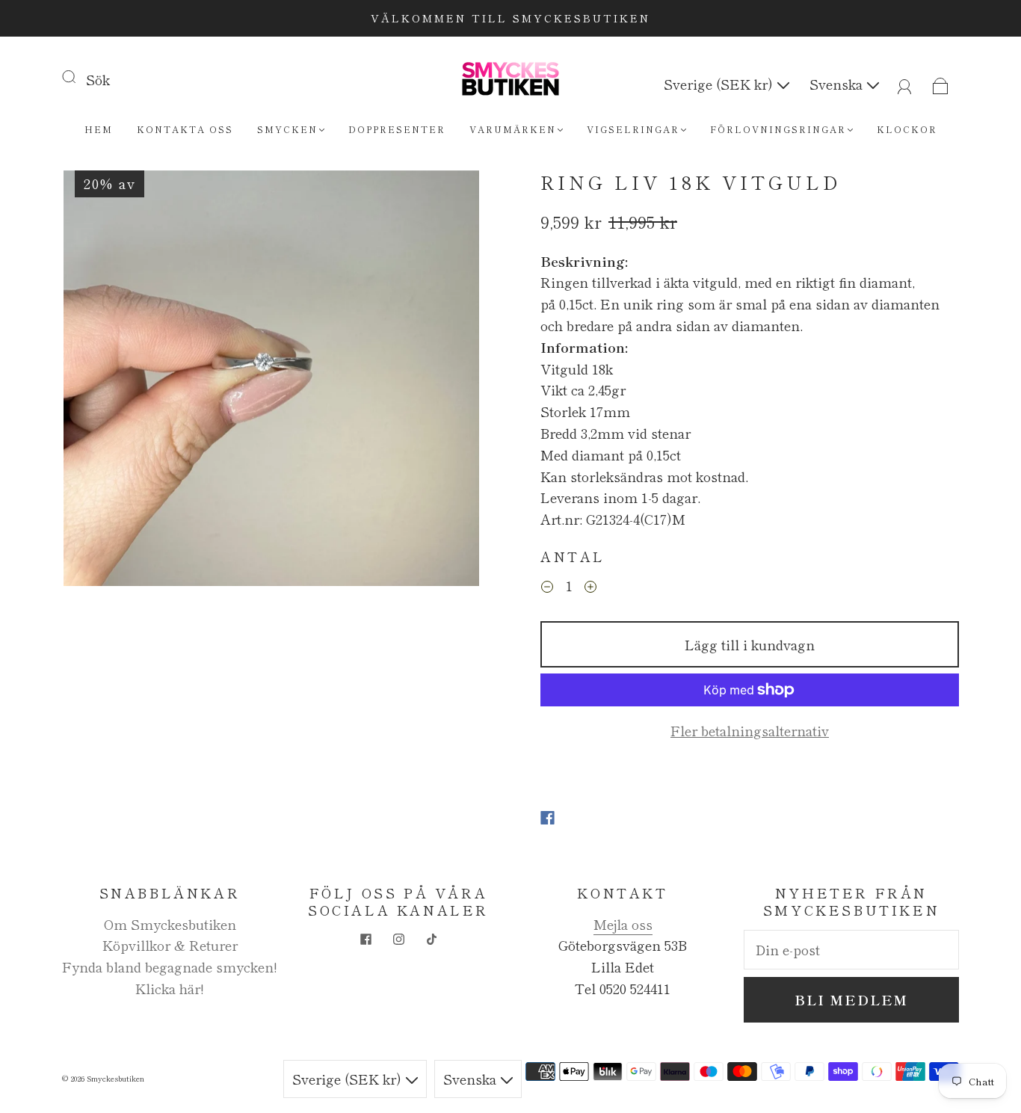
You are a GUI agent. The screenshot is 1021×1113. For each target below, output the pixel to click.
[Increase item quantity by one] (590, 586)
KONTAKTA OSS (185, 129)
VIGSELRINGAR (633, 129)
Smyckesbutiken (115, 1078)
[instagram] (398, 938)
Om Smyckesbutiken (170, 924)
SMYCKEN (287, 129)
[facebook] (365, 938)
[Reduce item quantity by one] (547, 586)
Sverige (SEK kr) (720, 83)
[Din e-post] (851, 949)
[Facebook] (547, 817)
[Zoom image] (271, 381)
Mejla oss (623, 924)
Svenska (837, 83)
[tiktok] (431, 938)
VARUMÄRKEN (512, 129)
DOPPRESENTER (396, 129)
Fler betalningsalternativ (749, 730)
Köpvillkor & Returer (170, 945)
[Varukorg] (940, 84)
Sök (98, 79)
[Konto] (904, 84)
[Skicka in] (78, 76)
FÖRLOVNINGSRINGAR (778, 129)
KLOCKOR (907, 129)
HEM (98, 129)
